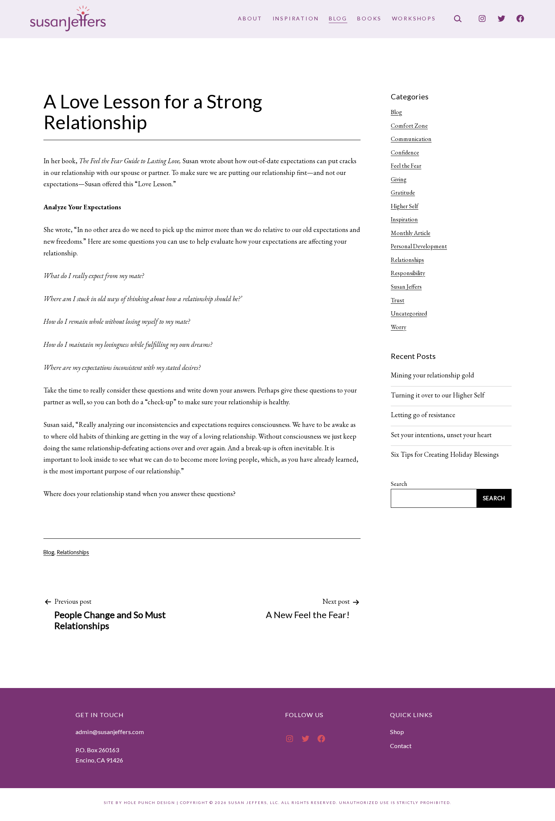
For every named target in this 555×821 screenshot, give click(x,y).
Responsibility (408, 273)
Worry (398, 327)
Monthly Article (410, 233)
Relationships (73, 552)
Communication (411, 139)
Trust (397, 300)
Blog (338, 18)
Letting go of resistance (423, 415)
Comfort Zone (409, 126)
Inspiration (296, 18)
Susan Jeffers (406, 287)
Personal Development (419, 246)
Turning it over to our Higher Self (437, 395)
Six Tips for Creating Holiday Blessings (445, 454)
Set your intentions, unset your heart (441, 435)
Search (399, 484)
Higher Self (404, 206)
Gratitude (403, 192)
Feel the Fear (406, 166)
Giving (399, 179)
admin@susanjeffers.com (110, 731)
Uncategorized (409, 313)
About (250, 18)
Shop (397, 731)
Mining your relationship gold (432, 375)
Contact (401, 745)
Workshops (414, 18)
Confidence (405, 152)
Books (369, 18)
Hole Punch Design (149, 802)
